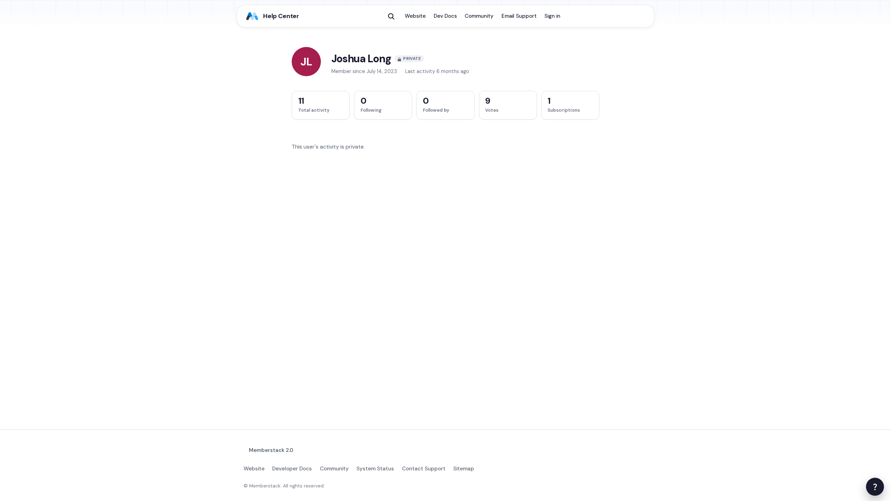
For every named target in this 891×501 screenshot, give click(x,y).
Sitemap (463, 468)
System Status (375, 468)
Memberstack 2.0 (271, 450)
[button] (391, 16)
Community (479, 16)
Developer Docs (292, 468)
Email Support (519, 16)
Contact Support (424, 468)
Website (415, 16)
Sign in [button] (552, 16)
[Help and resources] (875, 487)
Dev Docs (445, 16)
